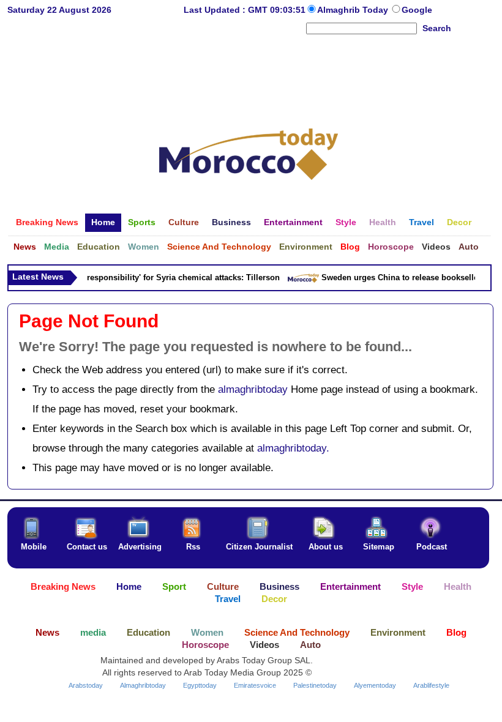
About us (326, 546)
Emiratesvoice (255, 685)
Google (417, 10)
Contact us (87, 546)
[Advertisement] (248, 75)
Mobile (34, 546)
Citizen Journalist (259, 546)
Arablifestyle (431, 685)
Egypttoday (200, 685)
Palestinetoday (315, 685)
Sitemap (378, 546)
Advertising (140, 546)
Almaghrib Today (354, 10)
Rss (193, 546)
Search (436, 28)
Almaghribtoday (143, 685)
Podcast (431, 546)
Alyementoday (375, 685)
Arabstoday (86, 685)
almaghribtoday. (293, 448)
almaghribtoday (253, 389)
